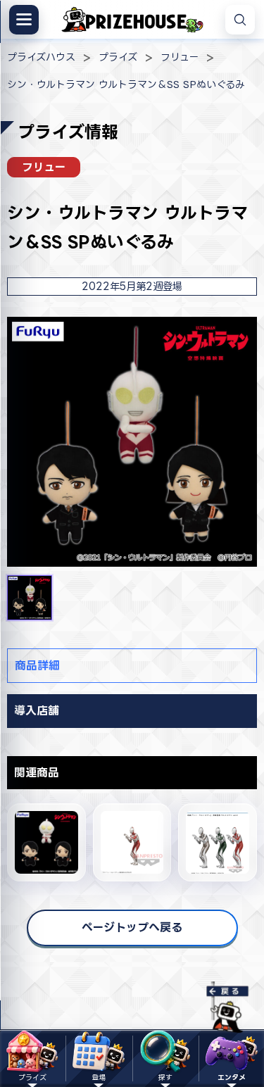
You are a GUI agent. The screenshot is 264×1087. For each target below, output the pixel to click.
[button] (29, 597)
